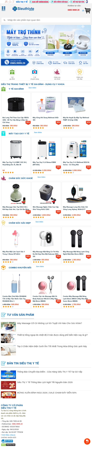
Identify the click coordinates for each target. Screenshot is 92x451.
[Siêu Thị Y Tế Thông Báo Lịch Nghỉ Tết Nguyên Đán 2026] (8, 385)
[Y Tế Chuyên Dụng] (35, 74)
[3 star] (8, 128)
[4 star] (10, 128)
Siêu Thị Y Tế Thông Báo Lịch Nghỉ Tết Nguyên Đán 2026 (45, 382)
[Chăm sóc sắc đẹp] (80, 74)
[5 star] (13, 128)
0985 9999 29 (73, 10)
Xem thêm (32, 88)
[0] (83, 10)
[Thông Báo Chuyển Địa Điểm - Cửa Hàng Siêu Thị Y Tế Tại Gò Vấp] (8, 374)
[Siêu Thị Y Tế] (22, 8)
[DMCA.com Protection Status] (8, 445)
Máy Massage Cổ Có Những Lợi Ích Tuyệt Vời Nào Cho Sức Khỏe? (49, 323)
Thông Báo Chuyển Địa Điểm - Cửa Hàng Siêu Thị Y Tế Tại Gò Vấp (49, 372)
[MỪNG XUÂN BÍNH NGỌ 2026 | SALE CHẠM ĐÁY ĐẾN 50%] (8, 394)
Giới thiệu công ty (8, 435)
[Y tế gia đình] (12, 74)
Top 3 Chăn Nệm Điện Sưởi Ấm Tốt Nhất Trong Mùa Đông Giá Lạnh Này (52, 346)
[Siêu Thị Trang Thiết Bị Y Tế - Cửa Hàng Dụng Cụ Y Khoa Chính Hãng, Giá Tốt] (46, 2)
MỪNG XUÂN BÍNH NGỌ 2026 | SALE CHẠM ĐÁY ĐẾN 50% (47, 393)
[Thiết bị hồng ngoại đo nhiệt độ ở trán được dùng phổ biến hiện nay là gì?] (8, 338)
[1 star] (4, 128)
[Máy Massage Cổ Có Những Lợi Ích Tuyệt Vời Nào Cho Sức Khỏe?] (8, 327)
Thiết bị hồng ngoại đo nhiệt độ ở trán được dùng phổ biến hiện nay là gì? (52, 335)
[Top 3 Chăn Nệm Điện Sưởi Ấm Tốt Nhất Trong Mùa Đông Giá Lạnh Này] (8, 350)
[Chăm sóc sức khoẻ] (57, 74)
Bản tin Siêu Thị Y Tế (22, 363)
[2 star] (6, 128)
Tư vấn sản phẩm (20, 314)
